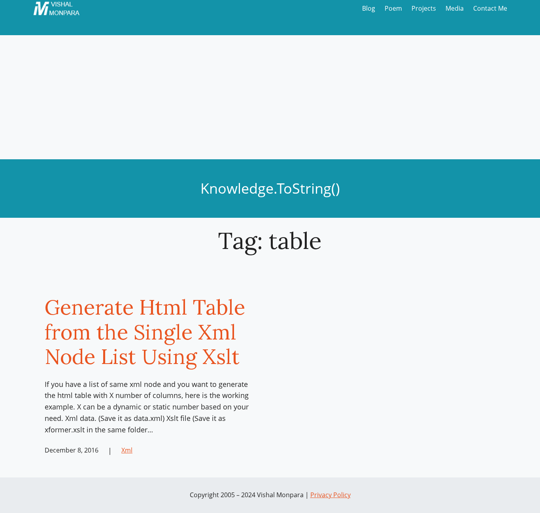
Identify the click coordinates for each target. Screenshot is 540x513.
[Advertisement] (270, 100)
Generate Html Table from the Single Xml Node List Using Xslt (145, 332)
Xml (126, 450)
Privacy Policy (330, 494)
